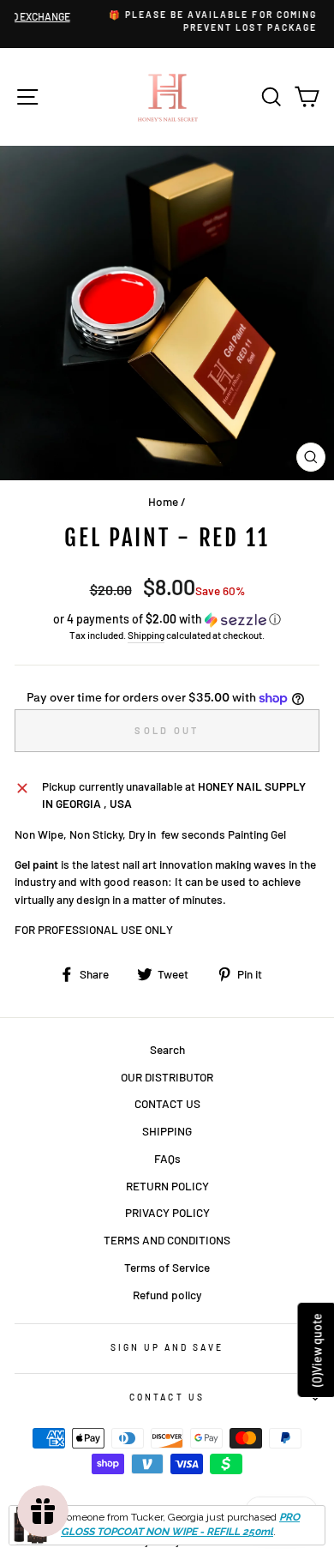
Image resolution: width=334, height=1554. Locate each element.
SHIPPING (167, 1130)
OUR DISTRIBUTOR (167, 1076)
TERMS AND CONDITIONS (167, 1239)
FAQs (167, 1158)
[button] (167, 619)
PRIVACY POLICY (167, 1212)
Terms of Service (167, 1267)
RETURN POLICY (167, 1185)
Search (167, 1049)
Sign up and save (167, 1347)
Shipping (146, 635)
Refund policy (167, 1294)
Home (163, 501)
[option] (170, 22)
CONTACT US (167, 1103)
